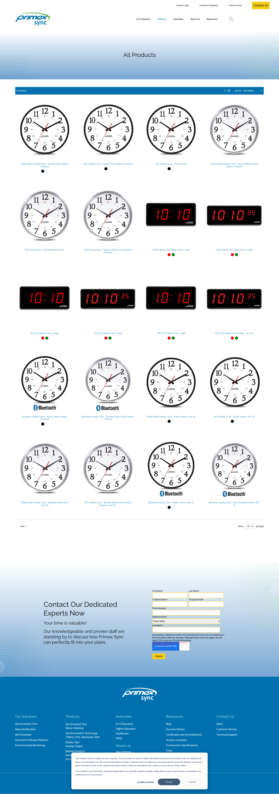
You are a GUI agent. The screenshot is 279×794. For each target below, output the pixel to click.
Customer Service (226, 729)
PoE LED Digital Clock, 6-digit (108, 333)
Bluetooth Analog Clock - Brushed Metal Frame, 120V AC (234, 503)
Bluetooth (87, 737)
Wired (69, 728)
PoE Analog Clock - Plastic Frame (171, 164)
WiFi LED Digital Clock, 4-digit (171, 333)
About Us (123, 746)
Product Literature (176, 740)
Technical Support (226, 734)
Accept (169, 782)
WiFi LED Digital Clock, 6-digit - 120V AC (234, 333)
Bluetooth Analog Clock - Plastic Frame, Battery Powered (44, 418)
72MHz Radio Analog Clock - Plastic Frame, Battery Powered (44, 165)
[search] (231, 19)
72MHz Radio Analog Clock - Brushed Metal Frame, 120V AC (45, 503)
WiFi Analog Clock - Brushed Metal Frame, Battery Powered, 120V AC (108, 503)
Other (119, 738)
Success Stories (175, 729)
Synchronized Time (26, 723)
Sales (219, 723)
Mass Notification (25, 729)
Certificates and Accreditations (184, 734)
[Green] (173, 254)
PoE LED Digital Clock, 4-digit (45, 333)
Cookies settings (145, 782)
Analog (70, 746)
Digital (79, 746)
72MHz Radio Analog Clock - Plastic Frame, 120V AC (171, 417)
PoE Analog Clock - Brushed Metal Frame (44, 250)
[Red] (169, 254)
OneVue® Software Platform (31, 740)
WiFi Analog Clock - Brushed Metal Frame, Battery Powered (108, 251)
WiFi (97, 737)
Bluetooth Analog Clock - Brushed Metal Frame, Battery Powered (108, 418)
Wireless (79, 728)
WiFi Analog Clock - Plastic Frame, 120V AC (234, 417)
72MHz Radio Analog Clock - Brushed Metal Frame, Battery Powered (234, 165)
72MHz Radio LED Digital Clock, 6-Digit (234, 250)
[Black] (42, 171)
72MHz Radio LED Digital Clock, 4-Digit (171, 250)
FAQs (169, 750)
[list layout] (225, 90)
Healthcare (122, 733)
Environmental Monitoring (30, 745)
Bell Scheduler (23, 734)
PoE (78, 737)
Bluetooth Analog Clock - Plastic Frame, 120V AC (171, 502)
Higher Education (126, 728)
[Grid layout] (229, 90)
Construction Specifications (182, 745)
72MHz (70, 737)
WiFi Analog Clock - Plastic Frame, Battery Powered (108, 164)
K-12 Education (124, 723)
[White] (46, 171)
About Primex (124, 751)
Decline (192, 782)
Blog (168, 723)
